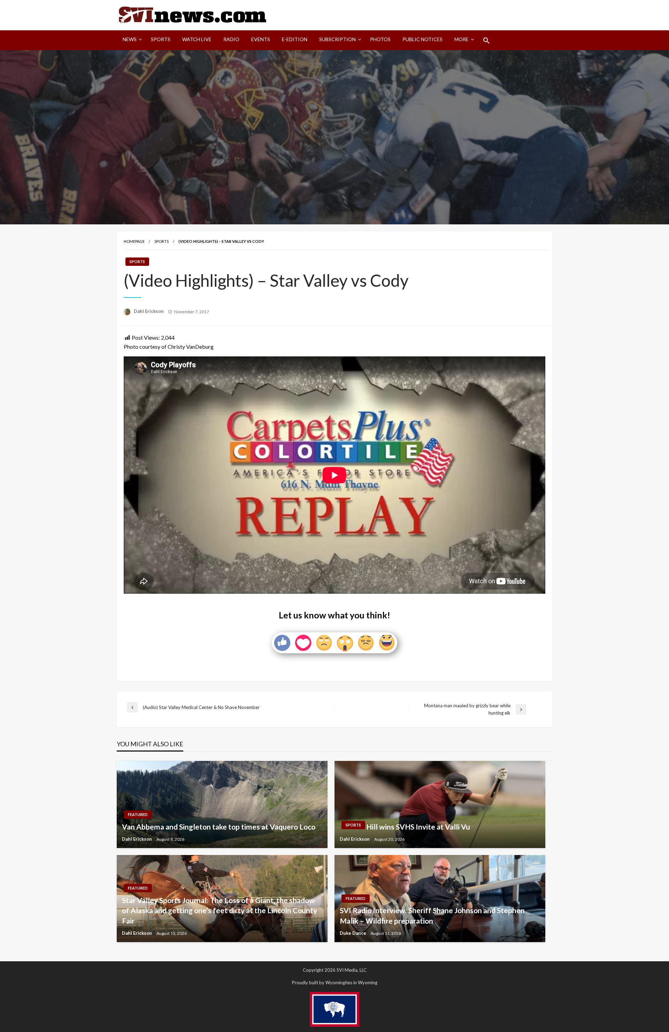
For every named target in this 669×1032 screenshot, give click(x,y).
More (461, 39)
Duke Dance (353, 933)
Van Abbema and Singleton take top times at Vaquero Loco (218, 826)
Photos (380, 39)
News (130, 39)
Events (260, 39)
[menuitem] (131, 40)
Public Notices (422, 39)
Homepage (134, 241)
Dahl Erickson (149, 311)
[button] (486, 40)
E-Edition (294, 39)
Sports (160, 39)
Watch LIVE (197, 39)
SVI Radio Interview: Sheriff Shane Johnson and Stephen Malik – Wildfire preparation (432, 915)
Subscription (337, 39)
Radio (231, 39)
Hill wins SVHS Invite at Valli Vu (418, 826)
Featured (138, 814)
